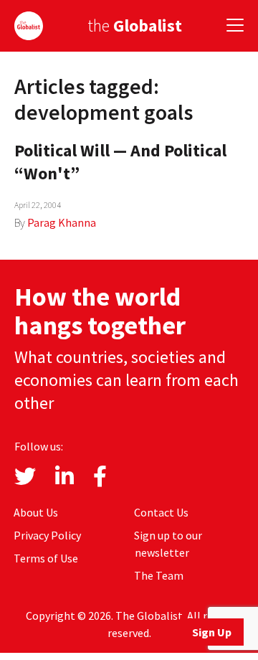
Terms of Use (46, 558)
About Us (36, 512)
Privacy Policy (47, 535)
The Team (158, 575)
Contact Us (161, 512)
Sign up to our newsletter (168, 544)
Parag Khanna (61, 222)
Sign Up (211, 632)
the (134, 25)
